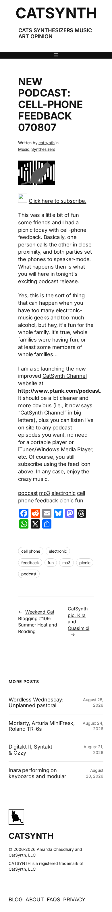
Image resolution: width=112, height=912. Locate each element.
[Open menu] (56, 55)
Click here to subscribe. (57, 201)
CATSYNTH (56, 13)
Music (23, 149)
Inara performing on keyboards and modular (37, 773)
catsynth (46, 142)
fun (79, 500)
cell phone (30, 551)
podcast (28, 493)
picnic (66, 500)
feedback (46, 500)
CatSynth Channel (64, 376)
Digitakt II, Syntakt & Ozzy (30, 749)
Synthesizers (43, 149)
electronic (63, 493)
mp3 (44, 493)
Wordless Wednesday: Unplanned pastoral (36, 702)
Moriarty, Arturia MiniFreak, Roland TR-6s (42, 726)
